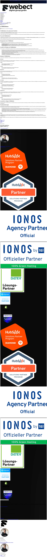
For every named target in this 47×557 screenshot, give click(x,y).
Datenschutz (11, 519)
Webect (1, 23)
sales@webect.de (3, 146)
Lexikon (3, 23)
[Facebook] (2, 518)
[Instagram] (0, 518)
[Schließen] (1, 527)
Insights (1, 18)
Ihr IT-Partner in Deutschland (3, 506)
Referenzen (1, 21)
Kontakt (17, 519)
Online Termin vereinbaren (10, 542)
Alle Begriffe (11, 28)
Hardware (1, 20)
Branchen (2, 17)
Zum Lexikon (2, 128)
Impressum (9, 519)
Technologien (2, 16)
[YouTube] (3, 518)
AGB (14, 519)
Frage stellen (5, 128)
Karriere (16, 519)
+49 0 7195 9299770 (7, 146)
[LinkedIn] (1, 518)
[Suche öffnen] (1, 22)
